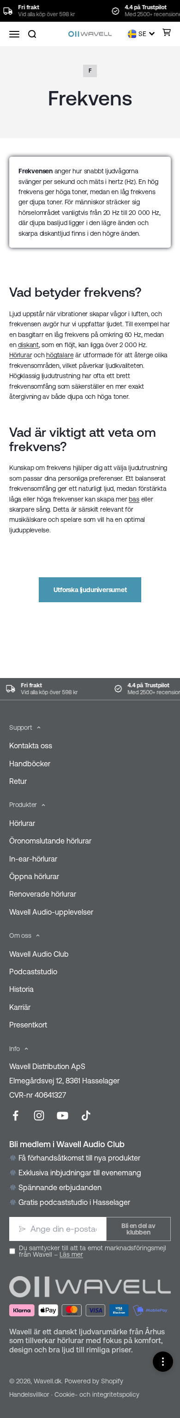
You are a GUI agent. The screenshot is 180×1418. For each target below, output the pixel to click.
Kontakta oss (30, 745)
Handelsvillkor (29, 1394)
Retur (18, 781)
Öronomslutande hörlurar (50, 840)
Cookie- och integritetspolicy (96, 1394)
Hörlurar (20, 355)
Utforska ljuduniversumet (90, 589)
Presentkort (28, 1024)
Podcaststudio (33, 971)
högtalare (59, 355)
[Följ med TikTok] (86, 1115)
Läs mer (71, 1254)
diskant (28, 344)
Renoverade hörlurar (42, 894)
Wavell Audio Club (39, 954)
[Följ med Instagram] (39, 1115)
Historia (21, 989)
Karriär (19, 1007)
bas (134, 499)
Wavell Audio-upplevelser (51, 912)
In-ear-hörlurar (33, 858)
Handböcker (29, 763)
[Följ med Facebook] (15, 1115)
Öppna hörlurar (34, 876)
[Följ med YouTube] (62, 1115)
